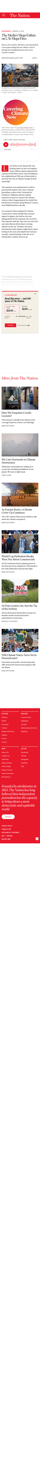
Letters (4, 742)
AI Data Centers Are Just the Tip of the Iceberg (19, 607)
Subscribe (10, 325)
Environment (6, 31)
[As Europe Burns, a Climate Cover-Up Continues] (20, 494)
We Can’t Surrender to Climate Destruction (18, 461)
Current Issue (26, 717)
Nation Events (7, 763)
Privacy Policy (7, 826)
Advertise (5, 759)
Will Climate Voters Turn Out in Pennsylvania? (19, 656)
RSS (22, 766)
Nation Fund (6, 839)
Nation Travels (7, 770)
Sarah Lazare (6, 475)
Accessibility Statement (10, 832)
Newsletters (6, 777)
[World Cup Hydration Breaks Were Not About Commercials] (20, 541)
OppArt (4, 735)
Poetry (4, 738)
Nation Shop (6, 766)
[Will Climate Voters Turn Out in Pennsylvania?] (20, 640)
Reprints (24, 731)
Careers (10, 836)
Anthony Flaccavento (10, 621)
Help (3, 836)
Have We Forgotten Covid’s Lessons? (16, 414)
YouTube (24, 763)
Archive (24, 724)
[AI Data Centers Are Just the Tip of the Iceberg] (20, 591)
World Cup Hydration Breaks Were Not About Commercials (18, 558)
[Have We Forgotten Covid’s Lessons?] (20, 398)
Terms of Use (6, 829)
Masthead (24, 721)
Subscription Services (29, 728)
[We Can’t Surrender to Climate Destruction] (20, 444)
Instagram (25, 759)
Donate (8, 816)
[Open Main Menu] (3, 15)
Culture (4, 728)
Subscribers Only (11, 295)
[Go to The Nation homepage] (20, 15)
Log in (28, 325)
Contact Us (6, 756)
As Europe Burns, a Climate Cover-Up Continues (17, 511)
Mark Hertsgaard (8, 58)
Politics (4, 717)
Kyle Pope (19, 58)
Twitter (24, 756)
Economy (5, 724)
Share (34, 58)
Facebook (24, 752)
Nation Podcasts (8, 773)
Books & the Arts (8, 731)
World (4, 721)
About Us (5, 752)
